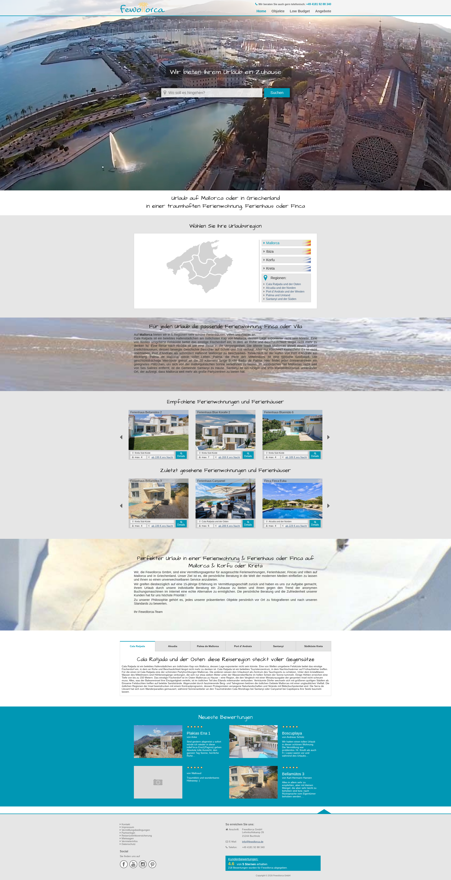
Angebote (323, 11)
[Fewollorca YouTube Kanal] (133, 867)
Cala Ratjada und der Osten (283, 284)
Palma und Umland (278, 295)
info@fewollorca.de (252, 841)
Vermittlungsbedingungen (136, 830)
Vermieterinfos (130, 841)
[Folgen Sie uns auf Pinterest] (152, 867)
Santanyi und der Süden (281, 298)
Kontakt (126, 824)
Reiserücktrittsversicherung (137, 835)
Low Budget (300, 11)
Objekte (278, 11)
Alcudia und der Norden (281, 287)
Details (181, 456)
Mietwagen (128, 838)
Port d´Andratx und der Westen (285, 291)
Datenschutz (128, 844)
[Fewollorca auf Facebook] (124, 867)
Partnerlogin (128, 832)
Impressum (128, 827)
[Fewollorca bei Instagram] (143, 867)
